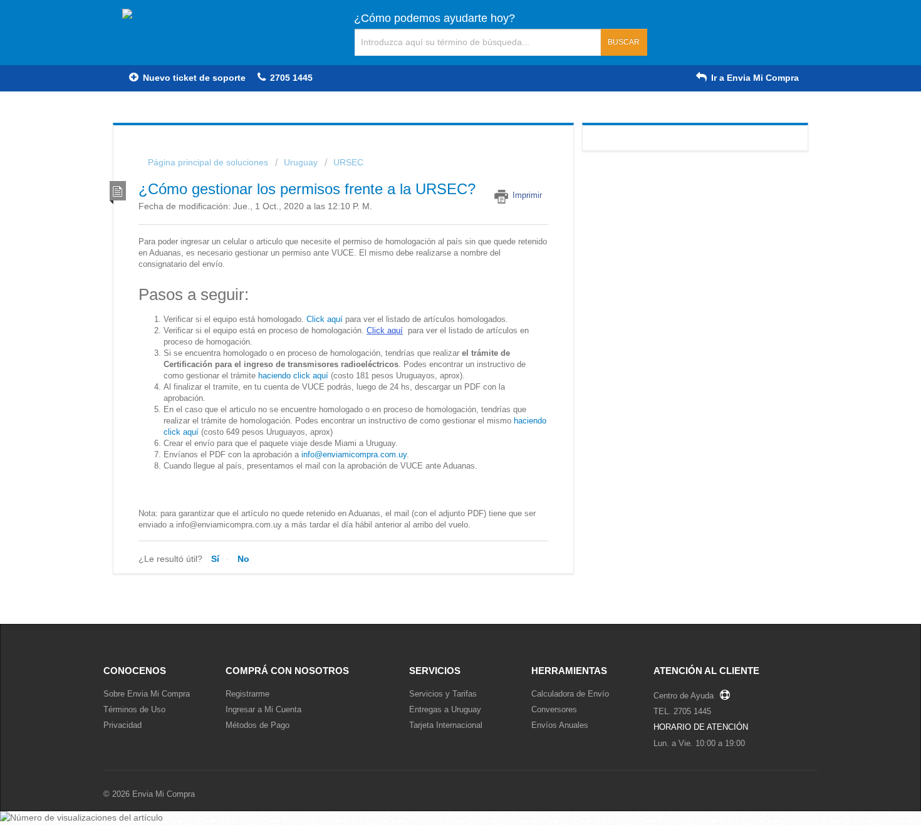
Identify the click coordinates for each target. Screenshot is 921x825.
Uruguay (301, 162)
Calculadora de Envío (570, 693)
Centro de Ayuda (683, 695)
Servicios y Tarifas (443, 693)
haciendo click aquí (293, 375)
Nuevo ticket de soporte (193, 78)
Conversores (554, 709)
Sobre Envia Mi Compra (146, 693)
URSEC (348, 162)
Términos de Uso (134, 709)
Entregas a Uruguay (445, 709)
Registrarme (247, 693)
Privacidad (122, 725)
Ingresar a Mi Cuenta (263, 709)
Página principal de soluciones (209, 162)
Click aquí (324, 319)
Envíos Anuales (559, 725)
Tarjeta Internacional (445, 725)
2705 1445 (290, 78)
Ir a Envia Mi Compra (754, 78)
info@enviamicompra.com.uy (354, 454)
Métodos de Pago (257, 725)
